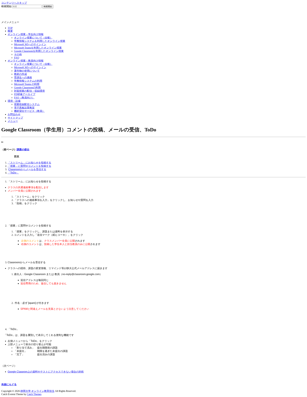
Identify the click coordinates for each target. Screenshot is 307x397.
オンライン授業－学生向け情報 (25, 34)
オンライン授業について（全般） (33, 37)
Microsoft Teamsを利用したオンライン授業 (38, 47)
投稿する (46, 162)
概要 (10, 31)
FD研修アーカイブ (24, 94)
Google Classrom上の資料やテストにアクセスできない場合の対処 (46, 371)
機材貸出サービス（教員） (29, 111)
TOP (10, 28)
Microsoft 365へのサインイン (30, 44)
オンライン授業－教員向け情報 (25, 60)
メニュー (13, 121)
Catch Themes (34, 394)
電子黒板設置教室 (24, 107)
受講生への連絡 (23, 77)
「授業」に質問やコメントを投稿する (29, 166)
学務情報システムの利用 (28, 80)
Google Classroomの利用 (27, 87)
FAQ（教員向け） (24, 97)
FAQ (16, 57)
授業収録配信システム (27, 104)
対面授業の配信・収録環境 (29, 91)
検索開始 (6, 6)
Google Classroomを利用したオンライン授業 (39, 51)
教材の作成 (20, 74)
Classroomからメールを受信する (27, 169)
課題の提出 (23, 149)
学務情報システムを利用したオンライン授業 (39, 41)
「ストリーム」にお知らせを (24, 162)
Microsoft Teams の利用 (26, 84)
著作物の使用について (27, 70)
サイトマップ (15, 117)
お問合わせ (14, 114)
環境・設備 (14, 101)
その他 (18, 54)
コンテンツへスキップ (14, 2)
